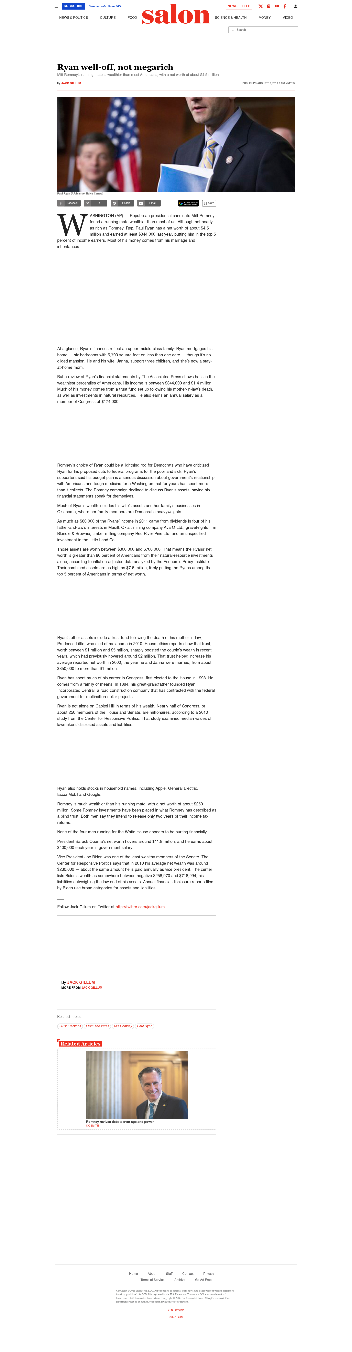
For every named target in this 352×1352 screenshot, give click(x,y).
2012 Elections (70, 1026)
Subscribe (74, 6)
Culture (108, 18)
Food (132, 18)
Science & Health (231, 18)
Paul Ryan (144, 1026)
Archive (179, 1280)
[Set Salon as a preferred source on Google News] (188, 203)
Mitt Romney (123, 1026)
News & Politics (73, 18)
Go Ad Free (203, 1280)
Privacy (208, 1274)
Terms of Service (153, 1280)
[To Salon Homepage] (176, 13)
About (152, 1274)
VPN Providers (176, 1310)
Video (288, 18)
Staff (169, 1274)
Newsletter (239, 6)
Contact (188, 1274)
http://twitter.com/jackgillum (140, 907)
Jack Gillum (71, 83)
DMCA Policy (176, 1317)
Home (133, 1274)
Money (265, 18)
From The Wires (97, 1026)
